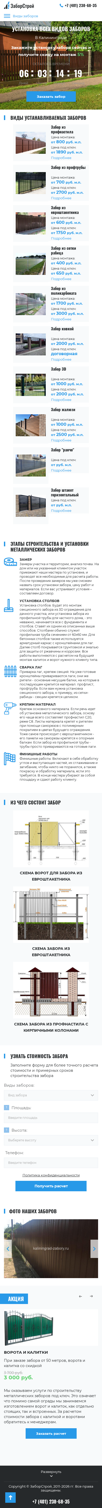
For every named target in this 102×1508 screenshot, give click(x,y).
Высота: (19, 1130)
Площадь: (21, 1107)
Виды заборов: (19, 1085)
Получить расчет (51, 1186)
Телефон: (14, 1152)
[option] (51, 1248)
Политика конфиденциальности (51, 1175)
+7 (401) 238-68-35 (81, 5)
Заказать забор (51, 96)
